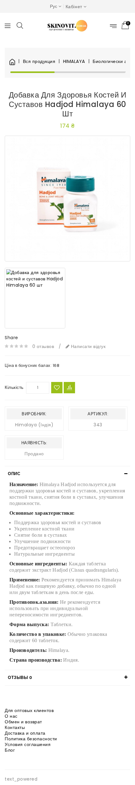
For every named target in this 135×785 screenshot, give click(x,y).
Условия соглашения (28, 744)
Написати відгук (87, 346)
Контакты (15, 727)
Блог (10, 750)
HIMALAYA (74, 61)
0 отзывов (43, 346)
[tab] (67, 473)
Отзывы (20, 678)
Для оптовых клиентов (29, 710)
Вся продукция (39, 61)
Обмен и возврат (23, 722)
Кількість (14, 387)
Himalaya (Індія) (34, 425)
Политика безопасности (31, 739)
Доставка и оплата (25, 733)
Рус (53, 6)
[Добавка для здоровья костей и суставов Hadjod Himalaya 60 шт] (67, 198)
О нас (11, 716)
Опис (14, 474)
